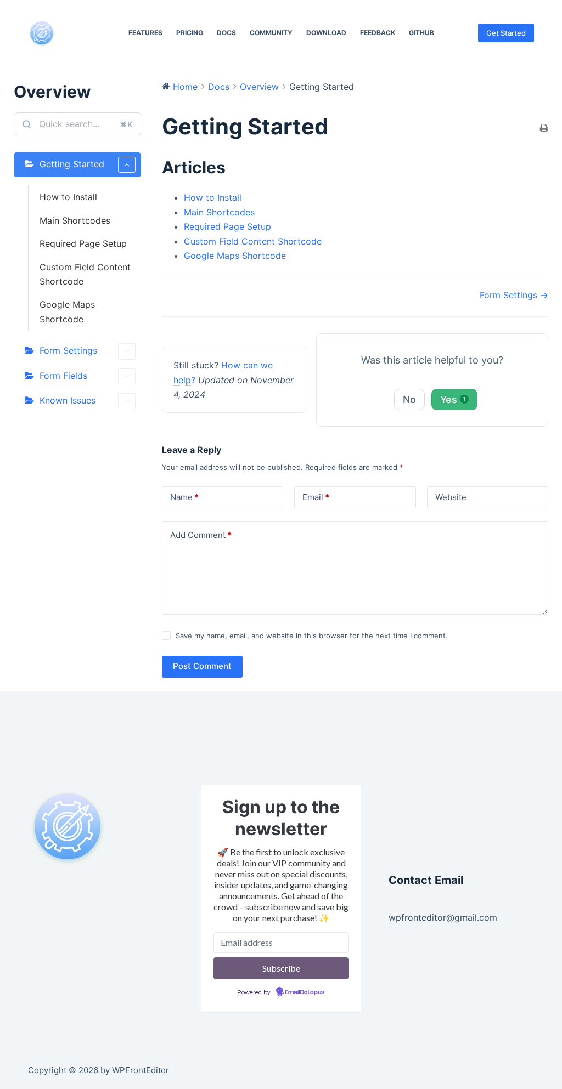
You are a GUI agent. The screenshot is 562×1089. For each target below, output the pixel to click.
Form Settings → (514, 295)
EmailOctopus (304, 992)
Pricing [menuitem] (189, 33)
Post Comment (202, 666)
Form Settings (68, 350)
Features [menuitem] (145, 33)
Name (184, 497)
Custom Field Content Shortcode (85, 274)
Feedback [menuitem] (377, 33)
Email (315, 497)
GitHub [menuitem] (421, 33)
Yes (453, 399)
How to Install (68, 196)
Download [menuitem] (326, 33)
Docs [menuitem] (226, 33)
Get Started (506, 33)
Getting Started (72, 163)
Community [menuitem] (271, 33)
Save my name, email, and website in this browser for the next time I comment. (312, 635)
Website (451, 497)
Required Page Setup (83, 243)
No (409, 399)
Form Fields (63, 375)
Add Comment (201, 535)
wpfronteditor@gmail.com (443, 917)
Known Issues (67, 400)
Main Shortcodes (75, 220)
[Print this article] (544, 128)
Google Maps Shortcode (67, 311)
